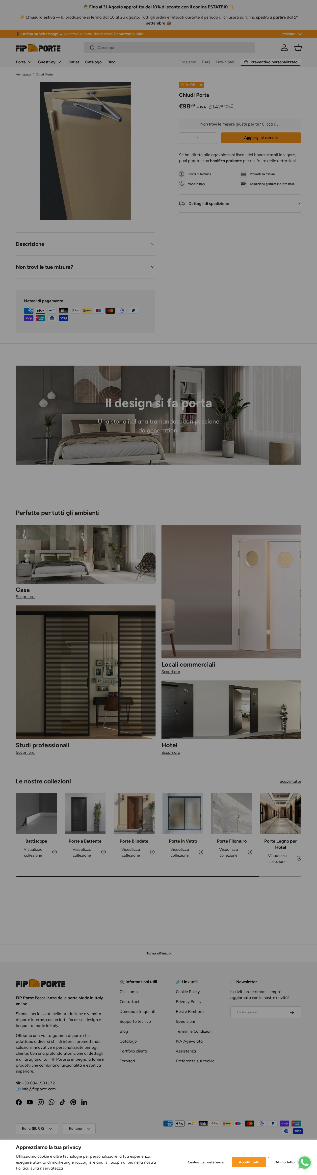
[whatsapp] (304, 1158)
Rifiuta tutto (284, 1162)
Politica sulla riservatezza (39, 1168)
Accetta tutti (249, 1162)
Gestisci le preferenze (206, 1162)
